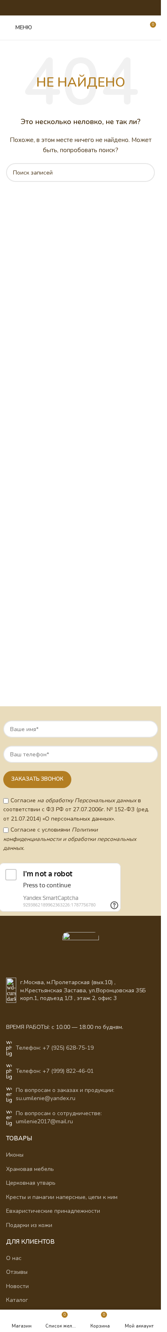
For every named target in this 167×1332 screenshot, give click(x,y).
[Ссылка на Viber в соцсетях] (106, 7)
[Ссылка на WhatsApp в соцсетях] (75, 7)
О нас (13, 1258)
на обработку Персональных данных (86, 800)
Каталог (17, 1300)
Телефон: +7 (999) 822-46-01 (55, 1071)
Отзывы (17, 1272)
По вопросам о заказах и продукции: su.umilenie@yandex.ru (65, 1094)
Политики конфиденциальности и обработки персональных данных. (69, 839)
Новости (17, 1286)
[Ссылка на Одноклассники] (65, 7)
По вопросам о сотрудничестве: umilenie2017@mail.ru (59, 1117)
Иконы (15, 1155)
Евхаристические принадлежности (53, 1211)
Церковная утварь (31, 1183)
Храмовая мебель (30, 1169)
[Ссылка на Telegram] (96, 7)
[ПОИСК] (145, 172)
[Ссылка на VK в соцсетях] (86, 7)
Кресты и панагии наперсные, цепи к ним (62, 1197)
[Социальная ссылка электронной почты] (55, 7)
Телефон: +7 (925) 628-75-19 (55, 1048)
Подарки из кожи (29, 1225)
